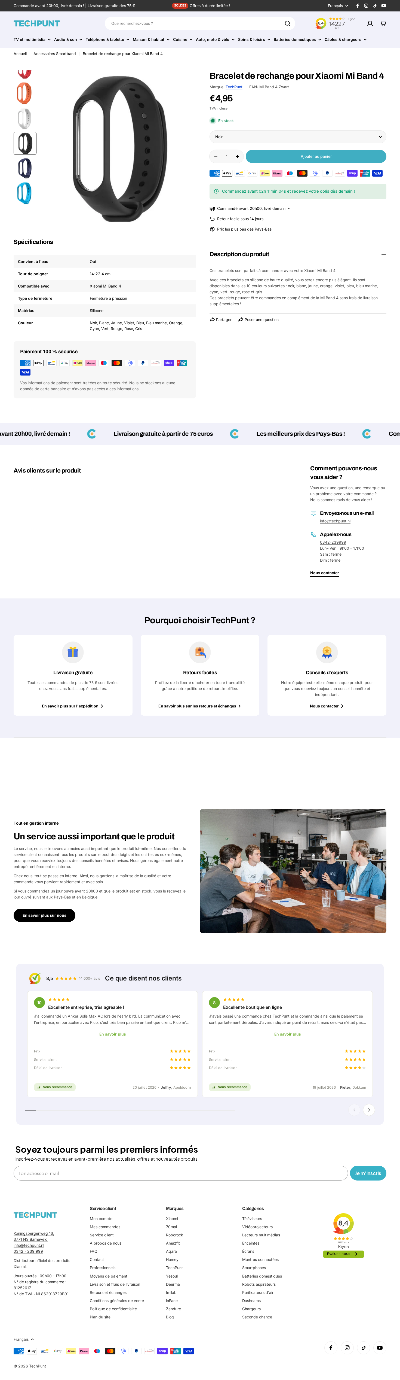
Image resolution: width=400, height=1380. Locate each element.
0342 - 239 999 (28, 1251)
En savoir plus (112, 1034)
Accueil (20, 53)
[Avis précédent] (354, 1110)
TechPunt (234, 86)
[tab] (47, 472)
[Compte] (370, 23)
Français (335, 6)
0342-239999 (333, 542)
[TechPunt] (35, 1215)
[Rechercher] (287, 23)
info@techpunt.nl (335, 521)
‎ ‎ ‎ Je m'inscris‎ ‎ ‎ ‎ (368, 1173)
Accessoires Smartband (54, 53)
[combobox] (200, 23)
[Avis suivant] (369, 1110)
